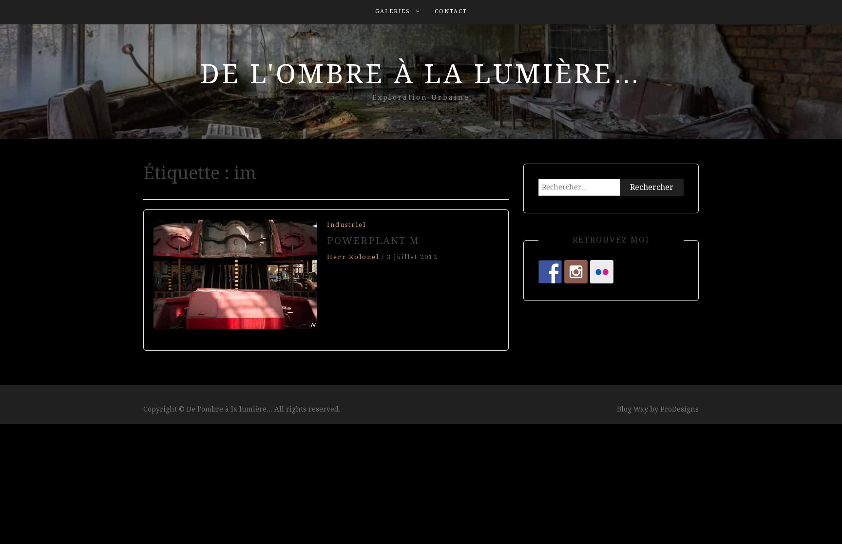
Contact (451, 11)
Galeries (392, 11)
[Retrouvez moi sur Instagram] (576, 271)
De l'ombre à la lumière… (421, 74)
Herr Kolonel (353, 257)
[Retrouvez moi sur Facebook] (550, 271)
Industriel (346, 224)
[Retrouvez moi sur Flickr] (601, 271)
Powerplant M (373, 240)
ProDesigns (679, 409)
